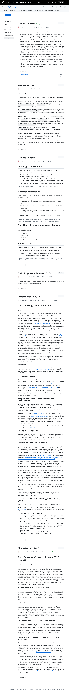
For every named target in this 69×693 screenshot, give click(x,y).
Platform (8, 2)
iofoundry (7, 7)
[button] (41, 71)
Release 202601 (26, 85)
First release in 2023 (28, 548)
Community (32, 689)
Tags (13, 14)
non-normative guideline (25, 454)
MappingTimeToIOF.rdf (38, 413)
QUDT (60, 335)
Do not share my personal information (57, 689)
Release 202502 (26, 157)
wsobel (21, 27)
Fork (55, 6)
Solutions (15, 2)
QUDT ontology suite (45, 455)
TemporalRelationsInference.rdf (50, 387)
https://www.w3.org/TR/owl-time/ (41, 323)
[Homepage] (3, 2)
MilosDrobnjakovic (24, 300)
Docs (37, 689)
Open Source (31, 2)
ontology (14, 7)
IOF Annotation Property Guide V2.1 (44, 670)
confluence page (49, 383)
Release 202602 (26, 23)
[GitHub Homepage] (5, 689)
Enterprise (40, 2)
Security (24, 689)
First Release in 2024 (29, 296)
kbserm (21, 551)
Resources (23, 2)
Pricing (47, 2)
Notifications (47, 6)
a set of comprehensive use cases (41, 369)
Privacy (20, 689)
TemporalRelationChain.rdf (33, 387)
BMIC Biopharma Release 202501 (35, 273)
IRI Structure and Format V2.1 (43, 652)
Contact (40, 689)
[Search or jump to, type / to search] (52, 2)
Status (28, 689)
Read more (20, 536)
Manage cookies (46, 689)
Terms (16, 689)
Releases (8, 14)
